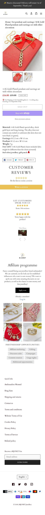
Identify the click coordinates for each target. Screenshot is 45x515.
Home (8, 22)
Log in (22, 299)
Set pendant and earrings (23, 22)
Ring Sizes (9, 390)
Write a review (21, 187)
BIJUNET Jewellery (25, 505)
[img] (22, 205)
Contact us (9, 403)
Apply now (22, 290)
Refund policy (10, 441)
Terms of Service (11, 434)
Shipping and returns (13, 397)
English (22, 477)
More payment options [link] (22, 119)
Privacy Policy (10, 428)
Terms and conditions (13, 409)
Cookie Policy (10, 422)
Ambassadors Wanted (13, 384)
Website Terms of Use (13, 416)
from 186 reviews (22, 208)
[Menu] (41, 13)
